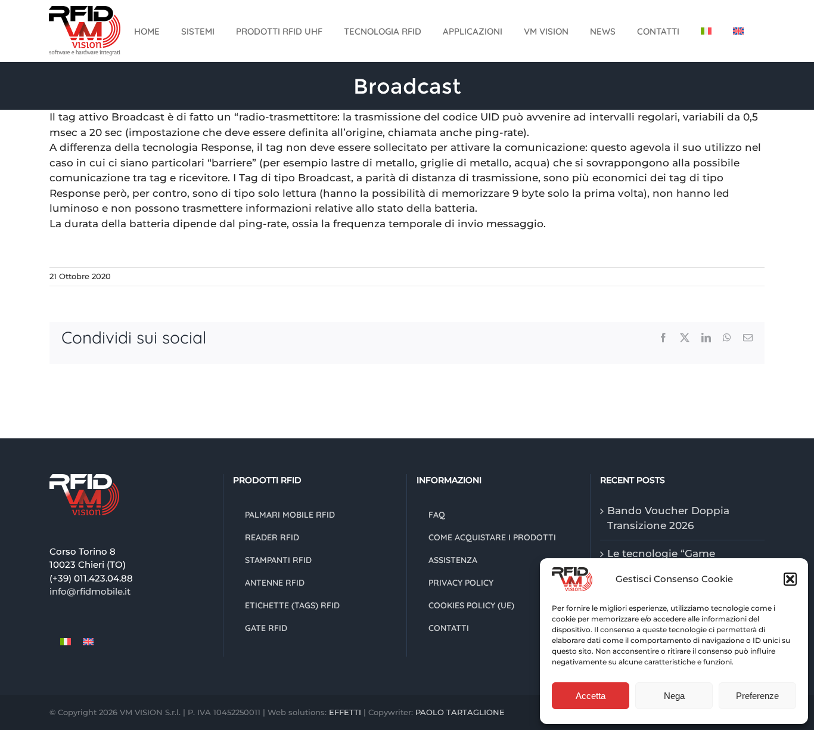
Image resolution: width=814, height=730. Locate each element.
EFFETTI (346, 712)
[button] (790, 579)
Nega (674, 696)
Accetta (590, 696)
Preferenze (757, 696)
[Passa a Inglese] (738, 31)
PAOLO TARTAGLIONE (460, 712)
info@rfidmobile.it (90, 591)
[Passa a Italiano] (65, 641)
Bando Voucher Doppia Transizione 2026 (668, 518)
